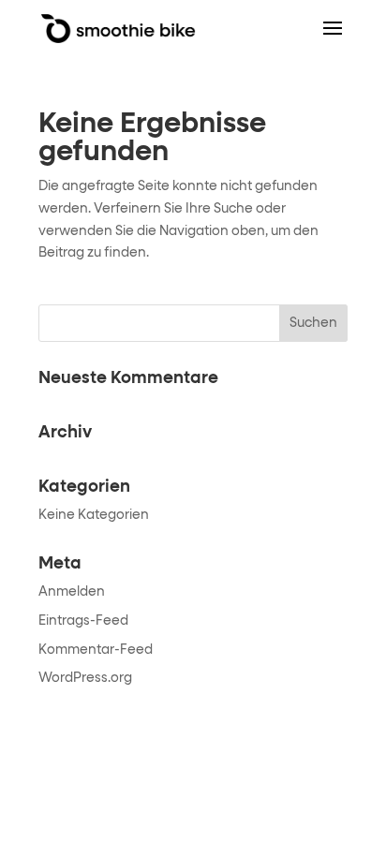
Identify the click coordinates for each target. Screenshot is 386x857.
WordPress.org (85, 678)
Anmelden (71, 591)
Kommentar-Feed (95, 650)
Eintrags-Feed (83, 621)
